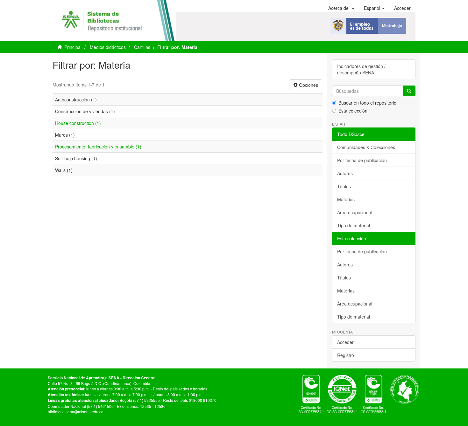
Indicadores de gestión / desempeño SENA (361, 69)
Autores (345, 173)
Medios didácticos (108, 47)
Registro (345, 355)
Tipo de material (353, 225)
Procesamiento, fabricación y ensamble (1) (98, 146)
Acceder (345, 342)
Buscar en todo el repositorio (367, 103)
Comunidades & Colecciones (366, 147)
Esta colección (352, 110)
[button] (341, 8)
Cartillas (142, 47)
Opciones (308, 85)
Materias (346, 199)
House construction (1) (78, 123)
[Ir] (409, 91)
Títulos (344, 186)
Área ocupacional (354, 212)
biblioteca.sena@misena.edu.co (75, 411)
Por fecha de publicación (362, 160)
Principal (73, 47)
